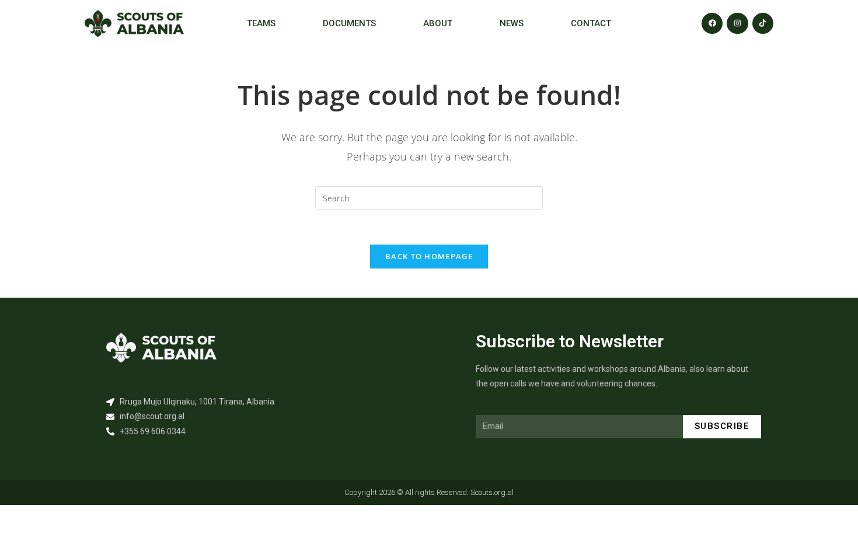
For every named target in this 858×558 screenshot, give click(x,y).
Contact (591, 23)
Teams (261, 23)
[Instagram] (737, 23)
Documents (349, 23)
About (437, 23)
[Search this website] (429, 197)
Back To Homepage (429, 256)
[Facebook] (712, 23)
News (512, 23)
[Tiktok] (762, 23)
